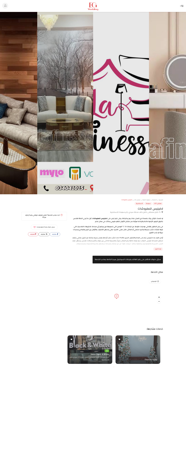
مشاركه (54, 234)
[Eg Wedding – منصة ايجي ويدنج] (93, 6)
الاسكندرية (139, 204)
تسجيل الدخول (5, 6)
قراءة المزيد (158, 249)
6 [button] (99, 189)
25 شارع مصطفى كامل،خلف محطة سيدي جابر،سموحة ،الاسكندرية (135, 212)
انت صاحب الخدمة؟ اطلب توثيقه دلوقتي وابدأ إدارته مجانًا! (42, 216)
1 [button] (86, 189)
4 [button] (94, 189)
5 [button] (96, 189)
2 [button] (88, 189)
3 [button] (91, 189)
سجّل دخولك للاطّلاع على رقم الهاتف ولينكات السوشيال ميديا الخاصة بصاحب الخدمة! (128, 259)
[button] (159, 301)
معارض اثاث (157, 204)
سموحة (148, 204)
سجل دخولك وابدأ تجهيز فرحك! (46, 227)
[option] (65, 103)
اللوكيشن (154, 281)
